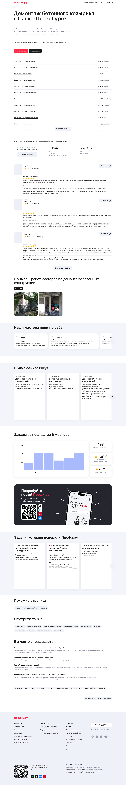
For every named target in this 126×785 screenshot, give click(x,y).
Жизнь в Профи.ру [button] (72, 746)
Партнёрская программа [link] (74, 739)
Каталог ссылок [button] (19, 739)
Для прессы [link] (70, 736)
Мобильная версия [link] (21, 743)
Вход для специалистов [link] (48, 730)
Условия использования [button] (23, 736)
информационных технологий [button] (75, 769)
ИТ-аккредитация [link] (72, 730)
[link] (21, 51)
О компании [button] (70, 727)
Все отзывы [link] (18, 733)
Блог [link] (67, 749)
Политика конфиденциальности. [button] (84, 772)
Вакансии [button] (69, 743)
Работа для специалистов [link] (49, 733)
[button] (105, 166)
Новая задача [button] (19, 727)
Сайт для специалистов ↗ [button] (49, 727)
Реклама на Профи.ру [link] (73, 733)
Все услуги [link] (18, 730)
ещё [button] (44, 345)
